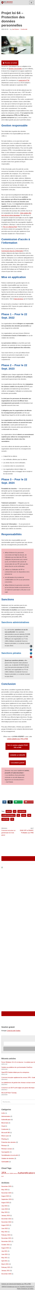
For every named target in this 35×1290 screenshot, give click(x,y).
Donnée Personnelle (8, 815)
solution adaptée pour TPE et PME (17, 739)
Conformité (24, 29)
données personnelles (15, 68)
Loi (18, 815)
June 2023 (4, 1209)
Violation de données (7, 1158)
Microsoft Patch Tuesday (9, 1093)
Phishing (4, 1139)
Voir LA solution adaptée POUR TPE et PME (17, 746)
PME (29, 815)
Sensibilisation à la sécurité (9, 1155)
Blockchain (4, 1123)
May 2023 (4, 1212)
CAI (14, 811)
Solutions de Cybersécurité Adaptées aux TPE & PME (16, 1284)
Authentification (6, 1119)
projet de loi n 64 (24, 80)
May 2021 (4, 1257)
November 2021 (6, 1241)
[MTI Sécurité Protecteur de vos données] (7, 2)
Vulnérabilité (5, 1161)
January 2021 (5, 1270)
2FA (3, 1172)
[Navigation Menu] (31, 2)
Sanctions (5, 819)
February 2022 (5, 1235)
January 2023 (5, 1215)
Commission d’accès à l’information (12, 251)
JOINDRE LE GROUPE (17, 755)
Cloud (3, 1126)
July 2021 (4, 1251)
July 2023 (4, 1206)
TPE (12, 819)
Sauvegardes (5, 1152)
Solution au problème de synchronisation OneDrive (16, 1067)
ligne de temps (18, 299)
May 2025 (4, 1189)
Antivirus (15, 1173)
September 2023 (6, 1199)
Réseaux (4, 1145)
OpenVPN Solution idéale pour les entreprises (15, 1072)
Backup (9, 811)
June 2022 (4, 1228)
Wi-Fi (2, 1176)
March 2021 (5, 1264)
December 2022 (6, 1219)
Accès (8, 1173)
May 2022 (4, 1231)
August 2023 (5, 1202)
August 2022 (5, 1225)
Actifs (3, 1113)
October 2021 (5, 1244)
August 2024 (5, 1196)
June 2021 (4, 1254)
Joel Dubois (15, 29)
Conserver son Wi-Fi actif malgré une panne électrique (17, 1087)
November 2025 (6, 1186)
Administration (5, 1116)
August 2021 (5, 1248)
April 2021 (4, 1261)
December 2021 (6, 1238)
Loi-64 (23, 815)
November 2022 (6, 1222)
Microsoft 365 (5, 1132)
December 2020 (6, 1274)
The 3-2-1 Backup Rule (10, 227)
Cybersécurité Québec (14, 1030)
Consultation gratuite (17, 762)
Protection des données (8, 1142)
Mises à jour (5, 1136)
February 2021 (5, 1267)
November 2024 (6, 1193)
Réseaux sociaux (6, 1149)
